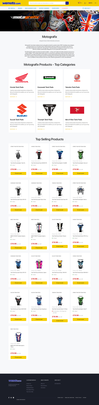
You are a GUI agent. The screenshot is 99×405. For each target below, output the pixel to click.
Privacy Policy (78, 397)
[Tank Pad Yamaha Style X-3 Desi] (60, 300)
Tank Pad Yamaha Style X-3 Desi (59, 309)
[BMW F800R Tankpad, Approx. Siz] (39, 227)
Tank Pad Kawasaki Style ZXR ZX (18, 199)
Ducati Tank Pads (56, 219)
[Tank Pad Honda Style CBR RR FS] (39, 154)
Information (43, 387)
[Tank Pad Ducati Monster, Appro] (39, 264)
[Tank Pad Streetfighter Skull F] (80, 300)
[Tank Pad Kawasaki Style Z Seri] (39, 191)
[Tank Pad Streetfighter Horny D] (80, 154)
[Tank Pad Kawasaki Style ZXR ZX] (18, 191)
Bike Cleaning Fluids (30, 8)
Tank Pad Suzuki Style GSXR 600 (18, 309)
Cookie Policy (60, 397)
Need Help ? (87, 8)
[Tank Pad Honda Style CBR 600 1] (80, 264)
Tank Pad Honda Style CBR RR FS (39, 163)
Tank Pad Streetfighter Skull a (80, 199)
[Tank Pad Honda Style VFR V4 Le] (80, 227)
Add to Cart (19, 173)
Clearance (65, 8)
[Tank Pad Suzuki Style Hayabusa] (39, 300)
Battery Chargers (44, 8)
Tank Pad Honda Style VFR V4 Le (80, 236)
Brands (20, 8)
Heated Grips (55, 8)
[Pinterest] (11, 397)
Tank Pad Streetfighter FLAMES (59, 163)
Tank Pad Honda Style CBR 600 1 (80, 272)
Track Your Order (29, 391)
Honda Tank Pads (35, 146)
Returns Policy (29, 385)
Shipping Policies (29, 387)
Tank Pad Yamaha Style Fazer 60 (59, 199)
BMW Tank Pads (14, 219)
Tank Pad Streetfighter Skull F (80, 309)
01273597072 (58, 383)
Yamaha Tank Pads (57, 183)
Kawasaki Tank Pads (16, 183)
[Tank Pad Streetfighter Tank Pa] (18, 154)
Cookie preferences (21, 399)
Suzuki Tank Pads (15, 292)
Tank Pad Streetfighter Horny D (80, 163)
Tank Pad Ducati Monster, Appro (38, 272)
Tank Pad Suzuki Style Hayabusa (39, 309)
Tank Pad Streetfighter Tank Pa (18, 163)
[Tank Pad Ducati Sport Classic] (60, 227)
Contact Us (28, 383)
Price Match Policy (30, 389)
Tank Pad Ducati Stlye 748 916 (59, 272)
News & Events (44, 385)
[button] (81, 3)
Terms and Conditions (69, 397)
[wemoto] (15, 381)
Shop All (12, 8)
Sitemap (84, 397)
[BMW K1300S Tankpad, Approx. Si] (18, 227)
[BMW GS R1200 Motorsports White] (18, 337)
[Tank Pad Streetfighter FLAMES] (60, 154)
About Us (42, 383)
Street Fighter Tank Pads (17, 146)
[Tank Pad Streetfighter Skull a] (80, 191)
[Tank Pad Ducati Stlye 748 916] (60, 264)
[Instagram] (13, 397)
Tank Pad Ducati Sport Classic (59, 236)
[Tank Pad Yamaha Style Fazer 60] (60, 191)
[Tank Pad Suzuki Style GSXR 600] (18, 300)
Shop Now (12, 96)
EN (91, 3)
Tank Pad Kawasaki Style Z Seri (38, 199)
